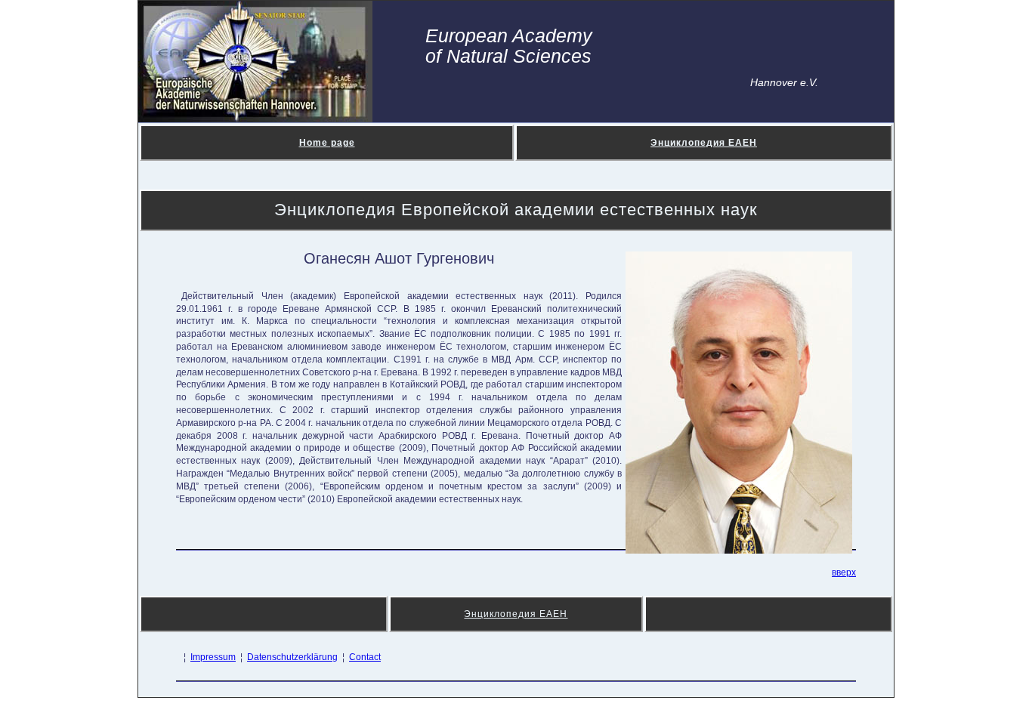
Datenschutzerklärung (292, 657)
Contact (365, 657)
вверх (844, 572)
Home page (327, 142)
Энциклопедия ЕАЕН (703, 142)
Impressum (213, 657)
